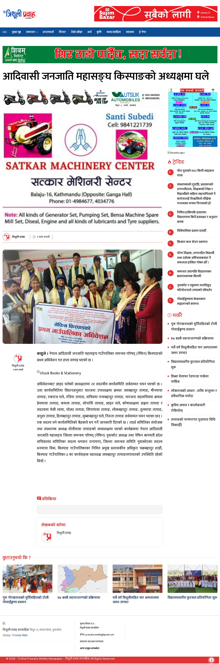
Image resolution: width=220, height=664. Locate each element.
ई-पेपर (142, 32)
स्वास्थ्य (130, 32)
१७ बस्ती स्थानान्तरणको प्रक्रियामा (192, 338)
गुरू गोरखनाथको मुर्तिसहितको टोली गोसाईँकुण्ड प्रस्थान (194, 326)
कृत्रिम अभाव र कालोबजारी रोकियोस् (188, 408)
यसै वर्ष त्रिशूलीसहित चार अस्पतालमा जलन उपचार (194, 350)
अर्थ (89, 32)
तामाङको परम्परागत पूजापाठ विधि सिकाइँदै (193, 422)
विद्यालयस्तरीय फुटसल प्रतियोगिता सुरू (193, 364)
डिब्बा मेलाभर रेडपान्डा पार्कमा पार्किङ (190, 379)
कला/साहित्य (114, 32)
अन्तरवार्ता (48, 32)
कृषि (99, 32)
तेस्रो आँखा (76, 32)
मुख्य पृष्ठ (16, 32)
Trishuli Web (20, 635)
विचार (62, 32)
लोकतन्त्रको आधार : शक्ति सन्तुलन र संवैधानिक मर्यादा (194, 393)
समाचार (30, 32)
